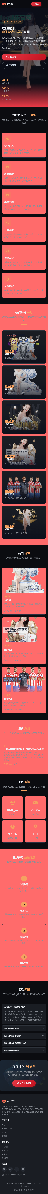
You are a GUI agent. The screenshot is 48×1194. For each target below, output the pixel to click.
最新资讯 (5, 1136)
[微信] (4, 1169)
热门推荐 (5, 1132)
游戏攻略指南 (7, 1128)
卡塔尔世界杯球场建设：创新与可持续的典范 (24, 749)
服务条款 (24, 1190)
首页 (3, 1125)
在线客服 (5, 1150)
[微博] (10, 1169)
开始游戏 (12, 56)
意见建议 (5, 1158)
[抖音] (16, 1169)
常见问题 (5, 1147)
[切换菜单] (44, 4)
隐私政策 (17, 1190)
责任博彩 (31, 1190)
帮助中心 (5, 1154)
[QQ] (23, 1169)
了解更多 (13, 65)
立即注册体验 (25, 1083)
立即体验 (36, 4)
